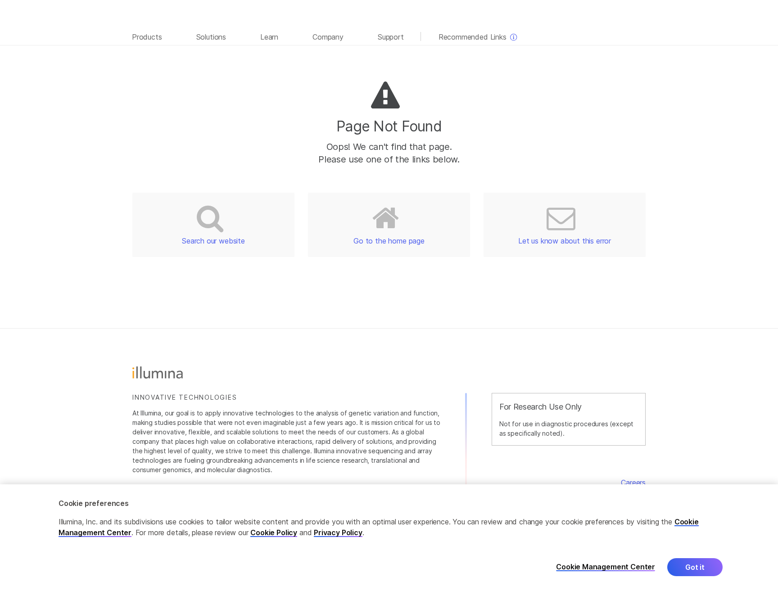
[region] (389, 537)
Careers (633, 482)
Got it (695, 567)
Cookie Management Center (605, 567)
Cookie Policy (273, 532)
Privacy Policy (338, 532)
